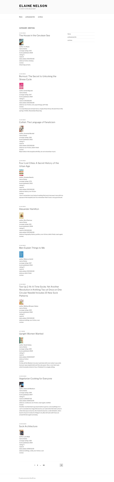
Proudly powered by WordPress (27, 478)
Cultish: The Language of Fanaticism (37, 122)
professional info (30, 17)
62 (44, 465)
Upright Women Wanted (31, 333)
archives (40, 17)
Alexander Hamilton (29, 209)
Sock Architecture (28, 426)
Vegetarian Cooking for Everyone (35, 378)
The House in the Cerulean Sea (34, 35)
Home (20, 17)
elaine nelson (33, 6)
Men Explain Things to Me (32, 248)
